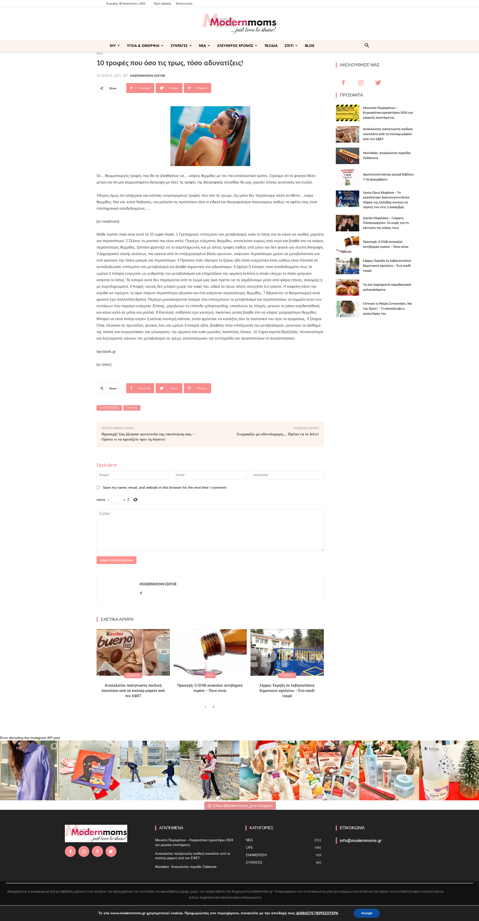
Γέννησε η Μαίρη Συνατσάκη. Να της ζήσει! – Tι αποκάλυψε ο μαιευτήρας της (387, 308)
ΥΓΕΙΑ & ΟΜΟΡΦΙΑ (143, 45)
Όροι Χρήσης (162, 3)
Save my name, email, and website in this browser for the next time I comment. (165, 487)
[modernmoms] (239, 23)
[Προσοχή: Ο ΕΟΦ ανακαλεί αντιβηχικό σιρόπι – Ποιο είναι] (210, 652)
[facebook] (141, 592)
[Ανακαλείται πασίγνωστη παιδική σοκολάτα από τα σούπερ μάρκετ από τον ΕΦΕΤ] (133, 652)
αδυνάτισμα (109, 408)
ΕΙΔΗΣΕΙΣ (133, 675)
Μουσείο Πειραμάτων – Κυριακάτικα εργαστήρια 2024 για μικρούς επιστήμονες (388, 113)
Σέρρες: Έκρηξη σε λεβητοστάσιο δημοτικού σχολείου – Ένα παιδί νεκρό (287, 691)
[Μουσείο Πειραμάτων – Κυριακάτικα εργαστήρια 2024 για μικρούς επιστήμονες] (347, 113)
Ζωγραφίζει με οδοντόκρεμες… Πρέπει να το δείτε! (278, 434)
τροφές (132, 408)
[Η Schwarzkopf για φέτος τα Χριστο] (389, 770)
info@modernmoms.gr (361, 840)
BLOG (309, 45)
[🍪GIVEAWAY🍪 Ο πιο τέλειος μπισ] (329, 770)
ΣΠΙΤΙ (289, 45)
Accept (366, 913)
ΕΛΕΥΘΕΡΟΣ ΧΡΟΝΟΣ (235, 45)
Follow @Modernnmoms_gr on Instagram (242, 806)
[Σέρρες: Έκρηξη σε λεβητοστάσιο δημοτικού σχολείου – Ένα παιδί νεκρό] (287, 652)
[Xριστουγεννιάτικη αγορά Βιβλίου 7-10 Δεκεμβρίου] (347, 177)
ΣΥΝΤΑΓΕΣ (179, 45)
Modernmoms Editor (147, 76)
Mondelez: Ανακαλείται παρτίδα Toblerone (186, 867)
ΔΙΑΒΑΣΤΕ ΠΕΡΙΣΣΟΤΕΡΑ (317, 913)
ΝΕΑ (202, 45)
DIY (113, 45)
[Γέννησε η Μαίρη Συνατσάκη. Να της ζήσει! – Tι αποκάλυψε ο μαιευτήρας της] (347, 309)
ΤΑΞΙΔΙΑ (271, 45)
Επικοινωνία (184, 3)
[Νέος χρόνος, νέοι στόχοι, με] (210, 770)
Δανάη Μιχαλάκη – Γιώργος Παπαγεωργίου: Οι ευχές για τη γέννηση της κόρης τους (386, 223)
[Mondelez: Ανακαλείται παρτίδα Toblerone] (347, 156)
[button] (367, 46)
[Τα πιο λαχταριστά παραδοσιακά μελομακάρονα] (347, 287)
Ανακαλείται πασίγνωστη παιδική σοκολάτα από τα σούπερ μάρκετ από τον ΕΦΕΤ (133, 691)
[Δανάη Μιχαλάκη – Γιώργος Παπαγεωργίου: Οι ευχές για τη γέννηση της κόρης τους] (347, 223)
